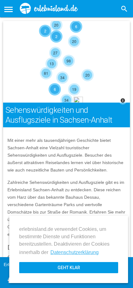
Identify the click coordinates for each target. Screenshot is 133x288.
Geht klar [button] (69, 267)
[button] (8, 8)
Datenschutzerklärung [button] (74, 252)
